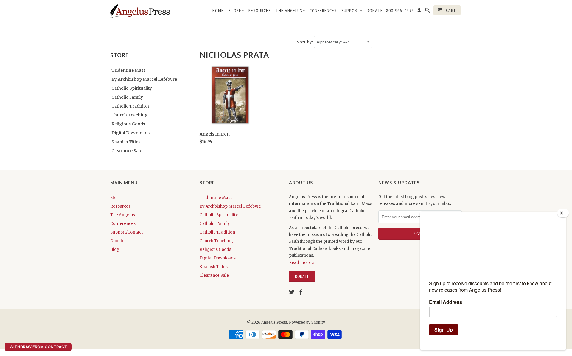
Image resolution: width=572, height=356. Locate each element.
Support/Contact (126, 232)
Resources (259, 10)
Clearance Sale (126, 150)
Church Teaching (129, 115)
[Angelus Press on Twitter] (291, 292)
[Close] (563, 213)
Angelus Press (274, 322)
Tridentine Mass (128, 70)
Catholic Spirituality (131, 88)
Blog (114, 249)
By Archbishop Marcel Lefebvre (144, 79)
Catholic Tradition (130, 106)
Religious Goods (128, 124)
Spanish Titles (125, 141)
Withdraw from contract (38, 346)
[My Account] (419, 11)
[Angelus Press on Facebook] (301, 292)
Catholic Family (127, 97)
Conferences (323, 10)
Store (236, 10)
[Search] (427, 11)
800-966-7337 (400, 10)
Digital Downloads (130, 133)
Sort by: (305, 42)
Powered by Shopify (307, 322)
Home (218, 10)
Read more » (301, 262)
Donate (375, 10)
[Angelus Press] (140, 11)
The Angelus (290, 10)
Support (352, 10)
